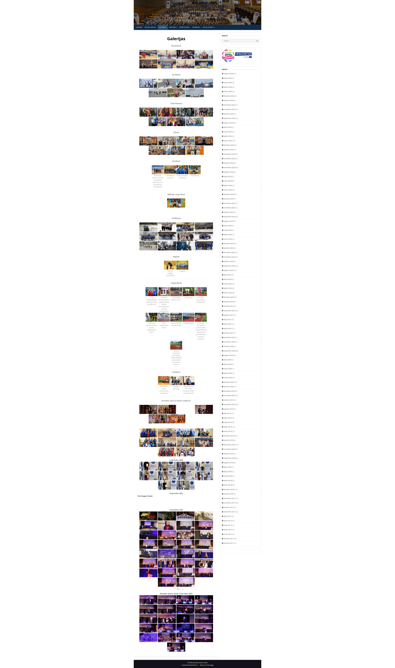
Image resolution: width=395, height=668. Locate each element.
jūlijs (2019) (227, 413)
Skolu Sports (208, 27)
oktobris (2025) (229, 114)
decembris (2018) (229, 445)
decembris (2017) (229, 498)
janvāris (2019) (229, 440)
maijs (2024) (228, 181)
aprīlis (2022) (228, 288)
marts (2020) (228, 378)
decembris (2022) (229, 252)
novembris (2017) (229, 503)
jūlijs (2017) (227, 516)
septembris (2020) (230, 351)
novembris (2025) (229, 109)
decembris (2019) (229, 391)
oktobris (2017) (229, 507)
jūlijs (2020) (227, 360)
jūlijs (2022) (227, 275)
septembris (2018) (230, 458)
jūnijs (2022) (228, 279)
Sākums (139, 27)
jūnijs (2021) (228, 324)
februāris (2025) (229, 145)
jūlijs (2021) (227, 319)
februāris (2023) (229, 243)
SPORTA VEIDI (184, 27)
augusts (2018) (229, 463)
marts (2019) (228, 431)
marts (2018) (228, 485)
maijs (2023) (228, 230)
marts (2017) (228, 534)
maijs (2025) (228, 132)
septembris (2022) (230, 266)
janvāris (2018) (229, 494)
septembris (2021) (230, 311)
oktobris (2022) (229, 261)
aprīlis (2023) (228, 234)
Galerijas (162, 27)
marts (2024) (228, 190)
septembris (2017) (230, 512)
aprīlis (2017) (228, 530)
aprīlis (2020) (228, 373)
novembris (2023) (229, 208)
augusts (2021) (229, 315)
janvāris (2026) (229, 100)
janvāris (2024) (229, 199)
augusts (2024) (229, 172)
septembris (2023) (230, 217)
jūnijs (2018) (228, 472)
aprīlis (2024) (228, 185)
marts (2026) (228, 91)
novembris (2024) (229, 159)
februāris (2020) (229, 382)
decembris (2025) (229, 105)
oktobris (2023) (229, 212)
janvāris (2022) (229, 302)
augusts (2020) (229, 355)
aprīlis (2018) (228, 480)
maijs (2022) (228, 284)
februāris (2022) (229, 297)
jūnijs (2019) (228, 418)
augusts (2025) (229, 123)
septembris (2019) (230, 404)
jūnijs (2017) (228, 521)
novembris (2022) (229, 257)
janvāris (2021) (229, 333)
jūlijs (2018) (227, 467)
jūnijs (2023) (228, 226)
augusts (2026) (229, 74)
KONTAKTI (173, 27)
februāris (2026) (229, 96)
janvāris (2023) (229, 248)
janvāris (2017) (229, 543)
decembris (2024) (229, 154)
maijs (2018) (228, 476)
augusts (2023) (229, 221)
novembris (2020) (229, 342)
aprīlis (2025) (228, 136)
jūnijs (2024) (228, 176)
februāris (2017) (229, 539)
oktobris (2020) (229, 346)
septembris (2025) (230, 118)
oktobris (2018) (229, 454)
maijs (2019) (228, 422)
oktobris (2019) (229, 400)
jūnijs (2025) (228, 127)
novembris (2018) (229, 449)
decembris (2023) (229, 203)
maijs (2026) (228, 82)
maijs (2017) (228, 525)
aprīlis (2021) (228, 328)
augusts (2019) (229, 409)
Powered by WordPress (190, 665)
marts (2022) (228, 293)
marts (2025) (228, 141)
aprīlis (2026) (228, 87)
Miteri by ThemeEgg (206, 665)
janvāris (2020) (229, 386)
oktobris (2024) (229, 163)
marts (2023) (228, 239)
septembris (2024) (230, 167)
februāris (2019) (229, 436)
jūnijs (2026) (228, 78)
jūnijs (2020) (228, 364)
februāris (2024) (229, 194)
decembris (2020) (229, 337)
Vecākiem (195, 27)
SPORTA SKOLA (150, 27)
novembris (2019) (229, 395)
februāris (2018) (229, 489)
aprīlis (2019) (228, 427)
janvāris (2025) (229, 150)
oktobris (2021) (229, 306)
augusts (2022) (229, 270)
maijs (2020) (228, 369)
